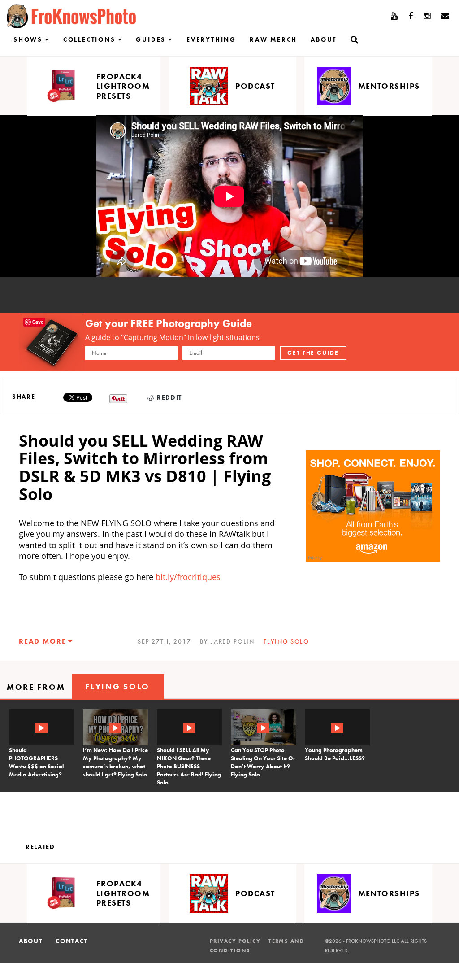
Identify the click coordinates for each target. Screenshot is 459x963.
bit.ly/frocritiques (188, 576)
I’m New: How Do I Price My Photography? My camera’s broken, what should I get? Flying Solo (115, 762)
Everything (211, 39)
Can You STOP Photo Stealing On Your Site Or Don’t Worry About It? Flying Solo (263, 762)
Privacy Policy (235, 941)
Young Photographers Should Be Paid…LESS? (335, 754)
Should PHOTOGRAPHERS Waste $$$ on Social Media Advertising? (36, 762)
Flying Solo (286, 641)
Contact (71, 941)
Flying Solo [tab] (117, 686)
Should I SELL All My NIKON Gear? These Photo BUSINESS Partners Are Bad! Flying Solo (189, 766)
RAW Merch (273, 39)
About (324, 39)
